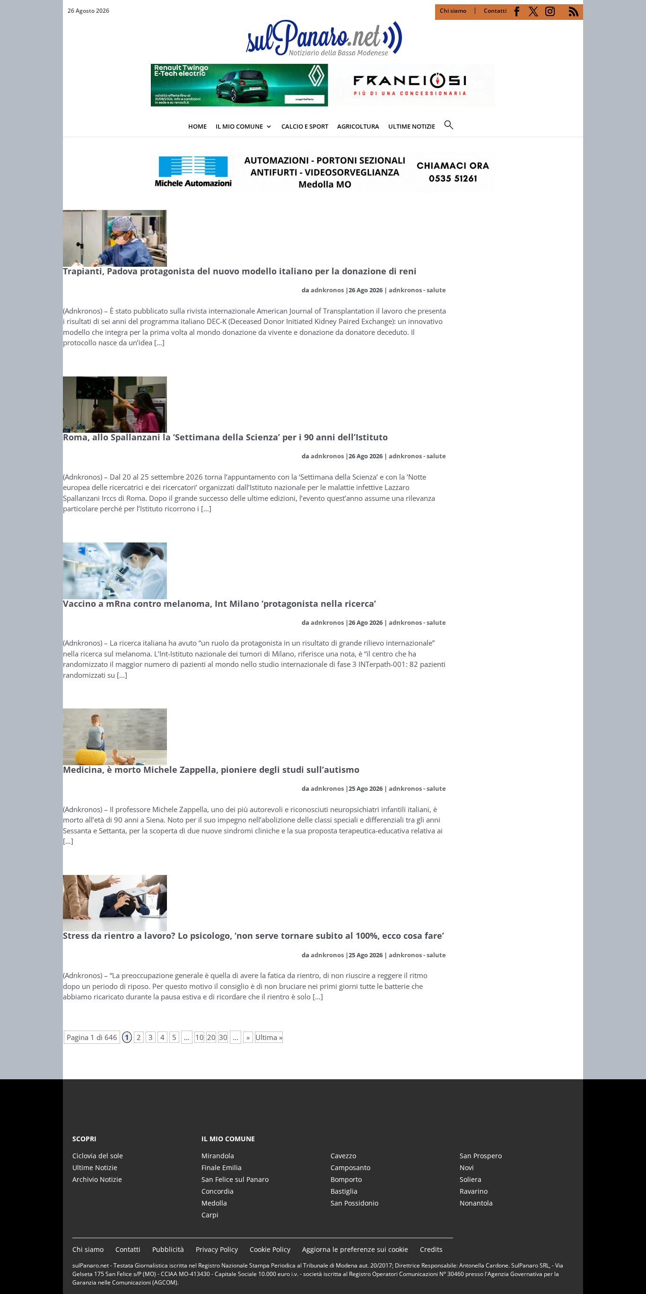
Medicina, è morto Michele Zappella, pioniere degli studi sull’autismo (211, 769)
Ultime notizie (411, 126)
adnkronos (327, 290)
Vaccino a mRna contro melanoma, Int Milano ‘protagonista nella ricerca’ (219, 603)
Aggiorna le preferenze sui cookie (355, 1249)
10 (199, 1037)
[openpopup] (576, 127)
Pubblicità (168, 1249)
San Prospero (481, 1155)
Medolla (214, 1202)
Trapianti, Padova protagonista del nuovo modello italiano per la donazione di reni (240, 271)
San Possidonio (354, 1202)
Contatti (495, 11)
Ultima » (268, 1037)
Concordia (217, 1191)
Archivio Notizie (97, 1179)
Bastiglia (344, 1191)
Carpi (209, 1214)
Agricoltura (358, 126)
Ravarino (474, 1191)
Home (197, 126)
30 (223, 1037)
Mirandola (217, 1155)
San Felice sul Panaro (235, 1179)
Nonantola (476, 1202)
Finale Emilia (221, 1167)
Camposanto (350, 1167)
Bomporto (346, 1179)
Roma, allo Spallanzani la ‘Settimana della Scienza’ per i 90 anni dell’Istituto (225, 437)
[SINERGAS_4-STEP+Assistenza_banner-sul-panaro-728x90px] (323, 103)
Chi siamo (453, 11)
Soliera (470, 1179)
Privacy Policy (217, 1249)
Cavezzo (343, 1155)
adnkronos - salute (417, 290)
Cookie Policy (270, 1249)
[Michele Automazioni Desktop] (323, 172)
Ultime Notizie (94, 1167)
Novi (467, 1167)
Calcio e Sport (304, 126)
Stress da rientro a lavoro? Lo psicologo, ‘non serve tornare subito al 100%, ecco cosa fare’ (253, 935)
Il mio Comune (239, 126)
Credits (431, 1249)
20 (211, 1037)
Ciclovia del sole (97, 1155)
